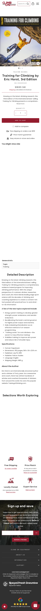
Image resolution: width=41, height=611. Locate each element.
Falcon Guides (20, 72)
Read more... (26, 578)
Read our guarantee (30, 472)
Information (20, 560)
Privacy (12, 591)
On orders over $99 (11, 468)
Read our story (10, 492)
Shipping (12, 90)
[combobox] (24, 3)
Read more (20, 104)
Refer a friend (20, 540)
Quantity (20, 108)
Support (20, 565)
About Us (20, 555)
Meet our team (30, 490)
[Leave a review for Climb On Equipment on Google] (20, 602)
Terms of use (19, 591)
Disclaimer (27, 591)
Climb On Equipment (20, 550)
